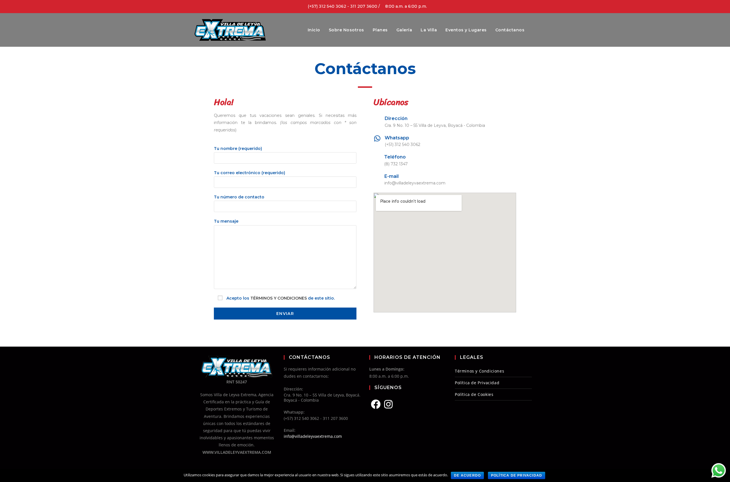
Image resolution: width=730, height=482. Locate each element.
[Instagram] (388, 404)
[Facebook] (376, 404)
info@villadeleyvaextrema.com (313, 436)
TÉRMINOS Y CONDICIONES (278, 298)
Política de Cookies (474, 394)
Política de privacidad (516, 475)
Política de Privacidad (477, 382)
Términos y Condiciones (479, 371)
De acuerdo (467, 475)
